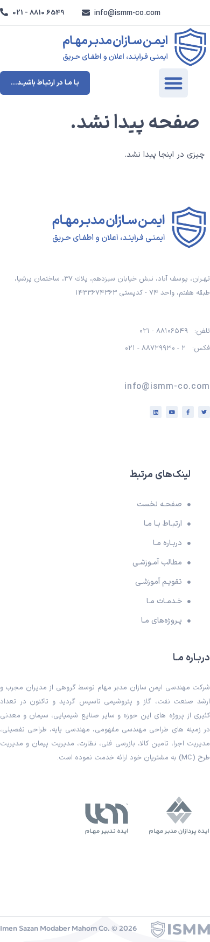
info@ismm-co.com (127, 13)
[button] (173, 82)
